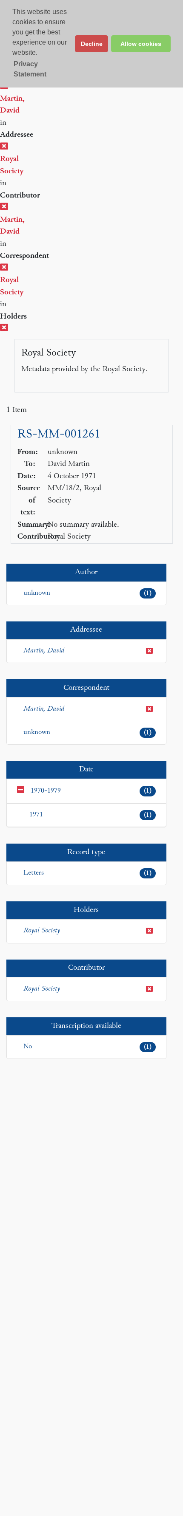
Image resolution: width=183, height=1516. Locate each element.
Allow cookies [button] (140, 43)
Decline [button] (92, 43)
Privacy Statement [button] (30, 69)
